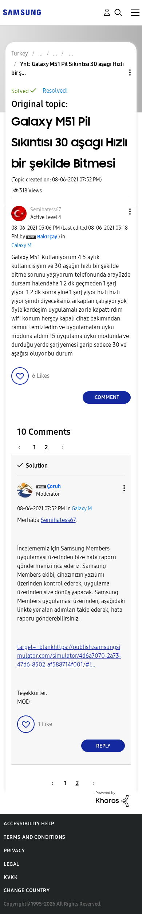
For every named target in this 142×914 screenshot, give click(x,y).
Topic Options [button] (117, 72)
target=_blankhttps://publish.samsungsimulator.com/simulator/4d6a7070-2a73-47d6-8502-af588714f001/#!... (69, 656)
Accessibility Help (29, 824)
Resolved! (55, 90)
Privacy (14, 851)
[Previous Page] (23, 447)
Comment (107, 397)
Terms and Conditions (35, 837)
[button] (118, 211)
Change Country (27, 890)
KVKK (10, 877)
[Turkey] (22, 11)
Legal (11, 864)
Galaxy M (21, 245)
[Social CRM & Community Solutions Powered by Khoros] (112, 798)
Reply (103, 746)
